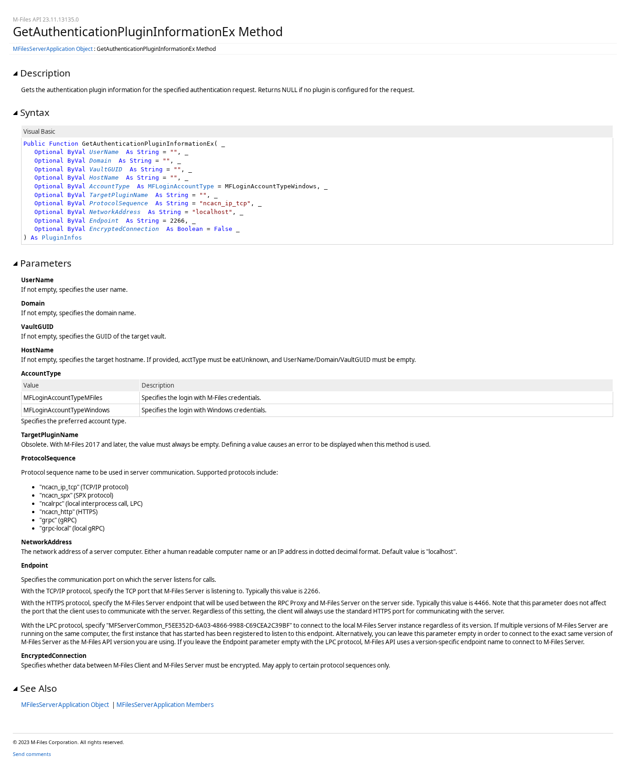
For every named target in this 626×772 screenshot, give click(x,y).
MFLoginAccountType (181, 186)
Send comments (32, 753)
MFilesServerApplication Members (165, 705)
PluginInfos (62, 237)
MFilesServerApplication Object (53, 49)
